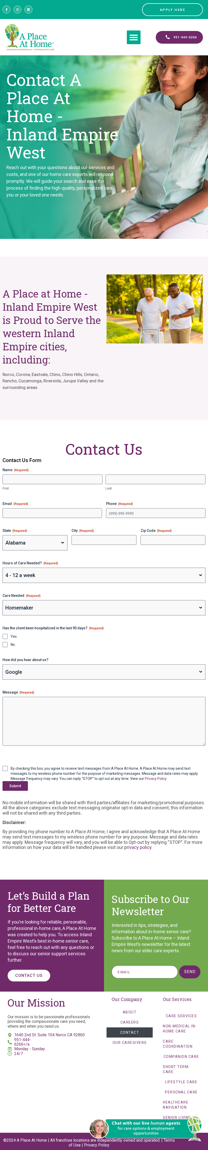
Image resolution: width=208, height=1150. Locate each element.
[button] (134, 37)
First (6, 488)
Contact (129, 1032)
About (130, 1012)
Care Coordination (178, 1043)
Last (109, 488)
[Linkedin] (28, 9)
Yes (14, 636)
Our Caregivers (130, 1043)
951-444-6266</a (22, 1042)
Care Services (181, 1016)
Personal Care (181, 1092)
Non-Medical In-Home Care (180, 1028)
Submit (15, 786)
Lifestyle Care (181, 1082)
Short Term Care (175, 1069)
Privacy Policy (155, 779)
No (13, 645)
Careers (129, 1022)
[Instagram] (17, 9)
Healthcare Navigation (175, 1104)
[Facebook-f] (6, 9)
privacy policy (137, 847)
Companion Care (181, 1057)
